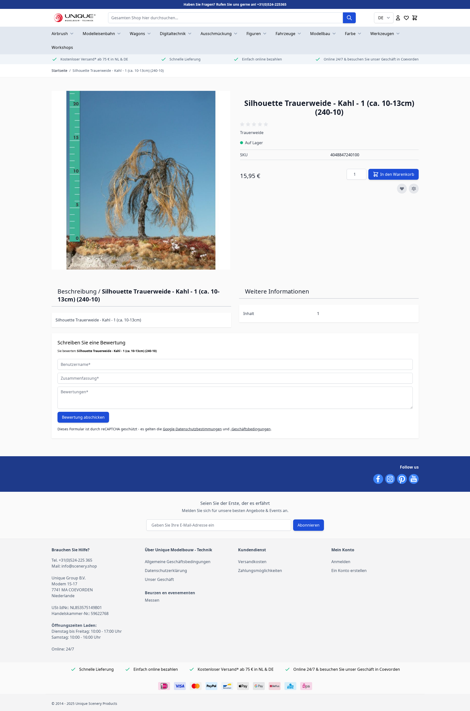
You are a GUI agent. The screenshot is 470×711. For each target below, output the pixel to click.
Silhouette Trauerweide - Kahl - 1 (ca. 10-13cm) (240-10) (118, 70)
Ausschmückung (216, 33)
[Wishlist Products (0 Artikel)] (406, 18)
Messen (152, 600)
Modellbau (320, 33)
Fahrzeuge (285, 33)
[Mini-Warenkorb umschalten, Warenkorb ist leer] (415, 18)
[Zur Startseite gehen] (75, 17)
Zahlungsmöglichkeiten (260, 570)
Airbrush (60, 33)
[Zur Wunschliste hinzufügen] (402, 189)
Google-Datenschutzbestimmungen (192, 429)
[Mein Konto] (398, 18)
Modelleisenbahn (99, 33)
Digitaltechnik (173, 33)
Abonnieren (309, 525)
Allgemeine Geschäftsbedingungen (177, 561)
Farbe (350, 33)
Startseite (59, 70)
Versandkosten (252, 561)
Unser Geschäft (159, 579)
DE (380, 17)
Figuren (253, 33)
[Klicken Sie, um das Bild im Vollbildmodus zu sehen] (141, 180)
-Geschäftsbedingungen (250, 429)
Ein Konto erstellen (349, 570)
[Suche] (349, 17)
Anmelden (340, 561)
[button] (255, 124)
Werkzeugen (382, 33)
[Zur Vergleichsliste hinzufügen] (414, 189)
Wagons (137, 33)
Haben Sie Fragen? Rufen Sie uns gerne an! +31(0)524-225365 (235, 4)
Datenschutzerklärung (166, 570)
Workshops (62, 47)
